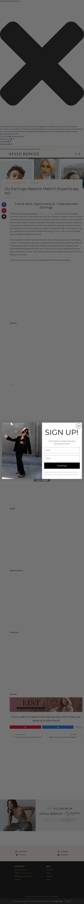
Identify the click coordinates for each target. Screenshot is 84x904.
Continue (62, 465)
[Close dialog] (78, 426)
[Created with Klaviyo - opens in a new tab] (42, 480)
